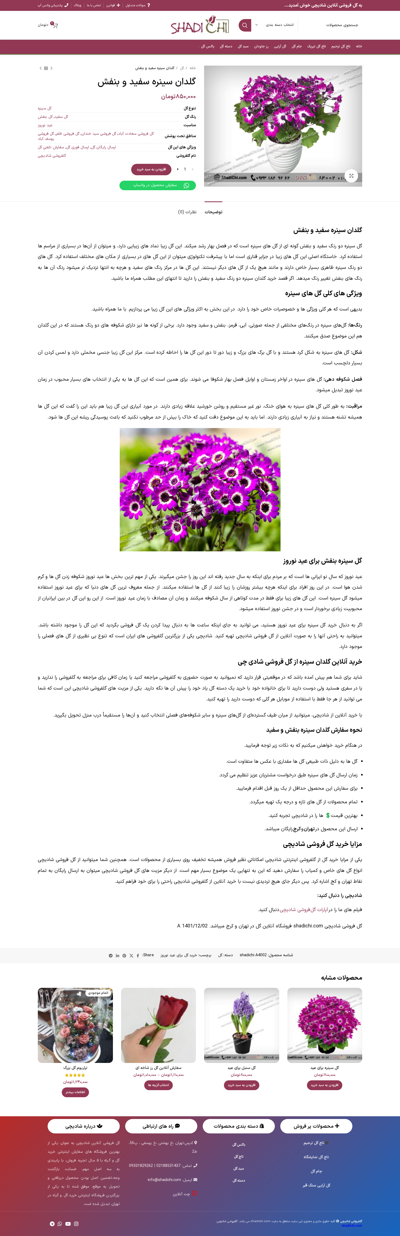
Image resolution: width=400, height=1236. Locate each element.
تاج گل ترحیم (314, 1143)
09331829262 (141, 1166)
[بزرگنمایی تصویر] (351, 176)
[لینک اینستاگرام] (76, 1224)
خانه (192, 68)
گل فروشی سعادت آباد (136, 134)
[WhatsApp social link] (60, 1224)
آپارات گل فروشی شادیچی (303, 910)
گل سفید (61, 117)
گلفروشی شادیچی (52, 156)
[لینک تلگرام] (110, 955)
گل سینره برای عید (324, 1068)
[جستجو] (245, 25)
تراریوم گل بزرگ (75, 1068)
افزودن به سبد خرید (151, 169)
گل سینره (44, 108)
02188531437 (168, 1166)
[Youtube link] (68, 1224)
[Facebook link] (138, 955)
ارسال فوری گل (77, 147)
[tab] (213, 209)
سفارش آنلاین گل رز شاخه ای (158, 1068)
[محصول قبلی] (51, 68)
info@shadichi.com (164, 1180)
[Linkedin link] (117, 955)
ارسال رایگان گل (103, 147)
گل (181, 68)
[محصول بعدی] (40, 68)
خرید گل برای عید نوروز (179, 955)
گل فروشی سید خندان (98, 134)
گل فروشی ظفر (67, 134)
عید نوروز (45, 125)
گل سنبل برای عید (241, 1068)
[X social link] (131, 955)
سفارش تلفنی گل (51, 147)
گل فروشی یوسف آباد (46, 136)
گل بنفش (45, 117)
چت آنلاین (182, 1194)
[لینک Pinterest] (124, 955)
